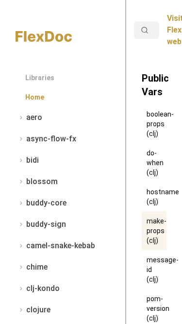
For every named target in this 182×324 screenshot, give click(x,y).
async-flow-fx (51, 138)
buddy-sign (46, 224)
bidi (32, 160)
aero (34, 117)
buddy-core (46, 202)
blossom (42, 181)
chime (37, 267)
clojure (38, 309)
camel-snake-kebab (60, 245)
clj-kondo (43, 288)
